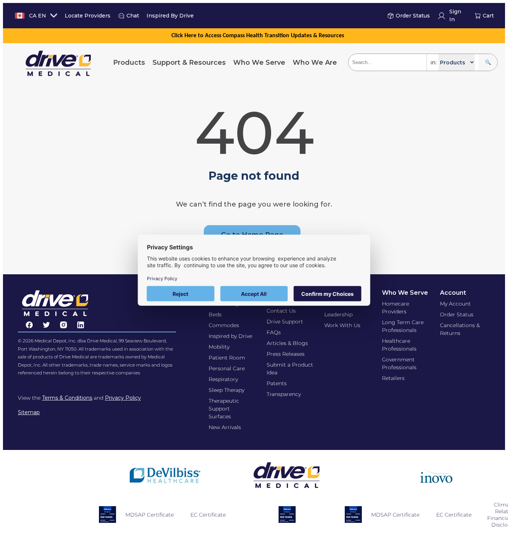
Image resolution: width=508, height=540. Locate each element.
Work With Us (342, 325)
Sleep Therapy (226, 390)
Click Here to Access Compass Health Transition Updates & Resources (257, 36)
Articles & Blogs (287, 343)
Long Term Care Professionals (403, 326)
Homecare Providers (395, 307)
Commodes (224, 325)
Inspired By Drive (170, 15)
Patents (277, 383)
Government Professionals (399, 363)
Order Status (413, 15)
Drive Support (285, 321)
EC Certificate (208, 514)
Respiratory (223, 379)
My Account (455, 303)
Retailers (393, 378)
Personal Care (227, 368)
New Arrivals (225, 427)
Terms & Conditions (67, 397)
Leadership (338, 314)
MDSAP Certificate (149, 514)
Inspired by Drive (230, 336)
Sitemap (29, 412)
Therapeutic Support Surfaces (224, 408)
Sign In (455, 16)
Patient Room (227, 357)
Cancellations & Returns (460, 329)
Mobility (219, 347)
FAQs (274, 332)
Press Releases (286, 354)
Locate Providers (87, 15)
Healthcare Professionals (399, 345)
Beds (215, 314)
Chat (132, 15)
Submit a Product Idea (290, 368)
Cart (488, 15)
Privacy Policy (123, 397)
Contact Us (281, 310)
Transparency (284, 394)
